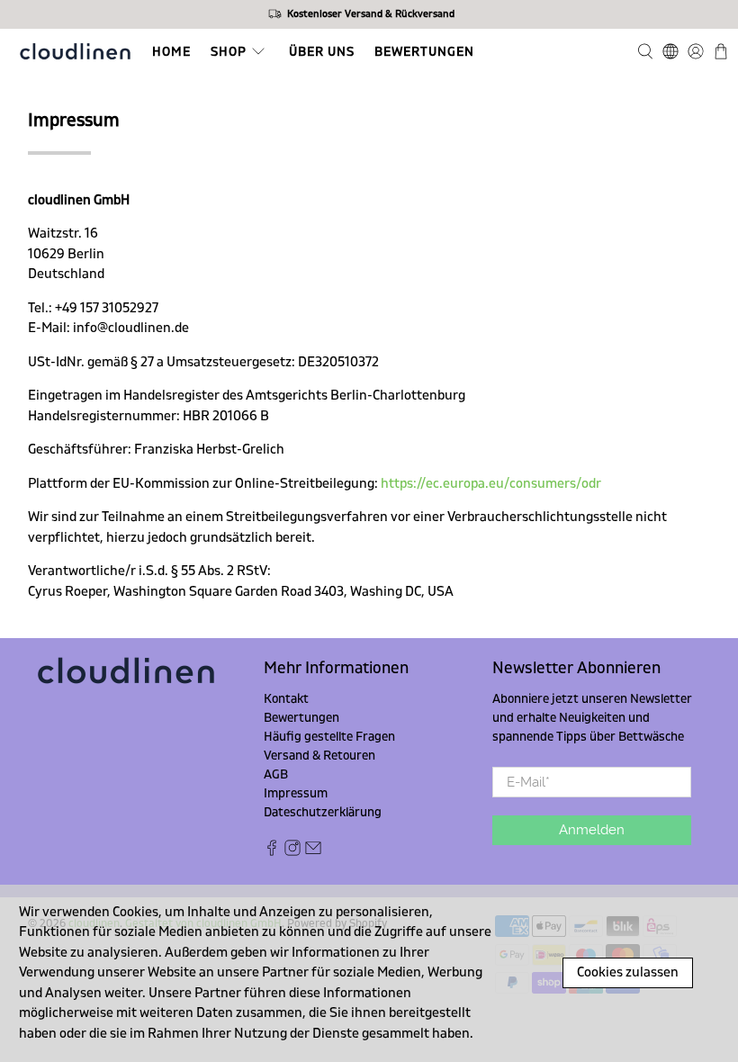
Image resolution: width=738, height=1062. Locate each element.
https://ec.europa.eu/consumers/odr (491, 483)
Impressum (296, 793)
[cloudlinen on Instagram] (292, 852)
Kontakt (286, 698)
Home (171, 51)
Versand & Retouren (319, 755)
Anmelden (592, 830)
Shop (229, 51)
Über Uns (322, 51)
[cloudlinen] (75, 51)
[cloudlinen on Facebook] (272, 852)
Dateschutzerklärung (323, 812)
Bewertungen (424, 51)
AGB (276, 774)
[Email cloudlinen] (313, 852)
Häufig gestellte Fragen (329, 736)
